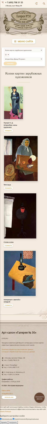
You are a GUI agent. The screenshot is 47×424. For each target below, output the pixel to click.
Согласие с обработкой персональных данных (18, 352)
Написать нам (9, 397)
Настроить (13, 422)
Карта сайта (6, 390)
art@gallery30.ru (7, 393)
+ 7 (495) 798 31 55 (14, 2)
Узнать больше (5, 411)
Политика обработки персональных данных (17, 349)
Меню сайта (25, 41)
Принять (4, 422)
